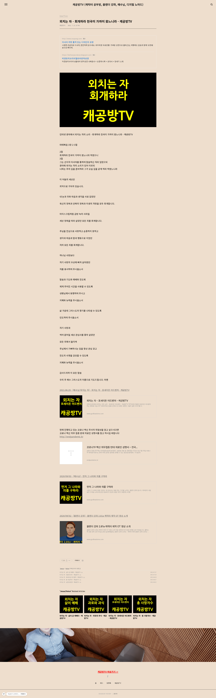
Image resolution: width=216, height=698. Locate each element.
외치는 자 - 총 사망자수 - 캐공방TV (69, 580)
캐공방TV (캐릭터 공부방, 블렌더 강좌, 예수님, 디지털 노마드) (108, 4)
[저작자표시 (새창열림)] (83, 560)
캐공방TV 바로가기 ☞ (108, 671)
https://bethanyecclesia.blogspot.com (76, 55)
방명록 (109, 683)
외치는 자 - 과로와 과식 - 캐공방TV (69, 575)
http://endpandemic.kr (71, 436)
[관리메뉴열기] (4, 694)
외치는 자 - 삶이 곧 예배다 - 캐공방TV (70, 572)
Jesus (62, 568)
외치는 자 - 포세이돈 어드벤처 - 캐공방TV (71, 577)
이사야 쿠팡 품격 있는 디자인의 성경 (77, 42)
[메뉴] (6, 4)
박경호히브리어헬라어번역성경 (75, 58)
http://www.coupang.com (72, 39)
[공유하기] (66, 560)
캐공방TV (118, 683)
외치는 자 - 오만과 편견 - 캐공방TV (69, 582)
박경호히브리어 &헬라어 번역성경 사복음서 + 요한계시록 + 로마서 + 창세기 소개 (92, 61)
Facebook (108, 676)
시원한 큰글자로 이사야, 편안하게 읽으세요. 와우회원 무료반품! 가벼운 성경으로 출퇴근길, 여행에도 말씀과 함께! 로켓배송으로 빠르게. (107, 46)
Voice (67, 568)
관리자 (115, 694)
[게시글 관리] (69, 560)
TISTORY (108, 694)
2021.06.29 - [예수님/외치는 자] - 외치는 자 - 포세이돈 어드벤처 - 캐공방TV (94, 390)
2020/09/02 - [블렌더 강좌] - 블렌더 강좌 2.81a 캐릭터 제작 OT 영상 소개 (94, 515)
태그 (101, 683)
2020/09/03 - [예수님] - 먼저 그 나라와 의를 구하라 (83, 476)
